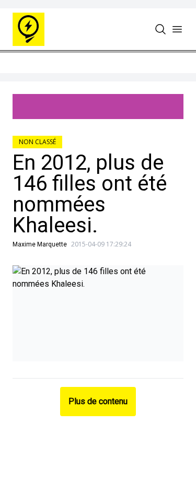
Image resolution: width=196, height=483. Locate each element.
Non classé (37, 141)
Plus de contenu (98, 401)
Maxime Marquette (40, 244)
